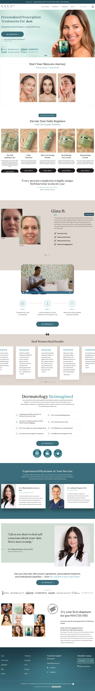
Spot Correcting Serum (47, 156)
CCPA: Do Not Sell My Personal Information (51, 683)
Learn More (10, 171)
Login (2, 656)
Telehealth (23, 683)
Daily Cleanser (28, 156)
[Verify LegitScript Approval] (83, 666)
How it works (45, 6)
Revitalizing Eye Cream (66, 156)
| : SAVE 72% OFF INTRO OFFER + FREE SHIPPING (50, 2)
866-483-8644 (51, 659)
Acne (25, 664)
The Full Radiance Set (9, 156)
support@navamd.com (53, 663)
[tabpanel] (47, 227)
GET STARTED (83, 6)
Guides (3, 673)
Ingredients (65, 6)
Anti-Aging (27, 660)
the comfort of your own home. (65, 576)
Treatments (55, 6)
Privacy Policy (38, 683)
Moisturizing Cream (85, 156)
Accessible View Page (66, 683)
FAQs (26, 673)
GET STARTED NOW (47, 324)
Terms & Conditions (30, 683)
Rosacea (26, 669)
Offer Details (29, 2)
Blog (2, 669)
